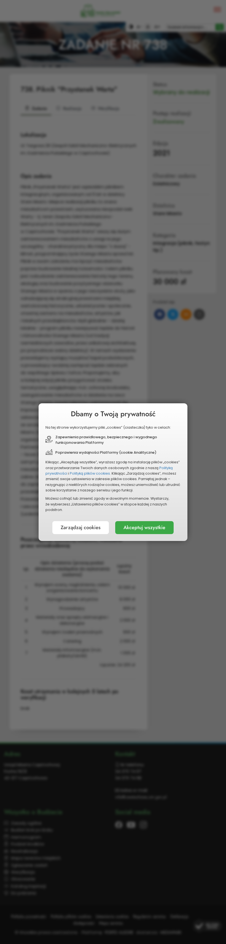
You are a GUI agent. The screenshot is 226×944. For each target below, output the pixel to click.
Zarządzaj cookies (81, 527)
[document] (113, 472)
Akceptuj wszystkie (144, 527)
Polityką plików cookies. (90, 473)
